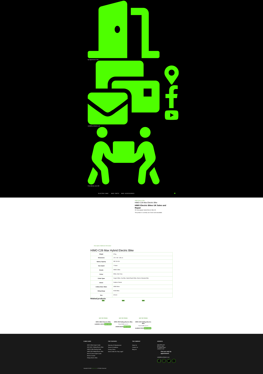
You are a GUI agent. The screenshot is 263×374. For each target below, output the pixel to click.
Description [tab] (97, 245)
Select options (108, 324)
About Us (134, 345)
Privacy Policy (111, 349)
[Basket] (175, 193)
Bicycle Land (94, 368)
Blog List (134, 349)
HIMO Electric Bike (140, 200)
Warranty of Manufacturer (114, 345)
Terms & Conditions (113, 347)
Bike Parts (115, 193)
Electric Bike (103, 193)
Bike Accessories (127, 193)
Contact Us (135, 347)
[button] (103, 193)
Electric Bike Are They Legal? (115, 351)
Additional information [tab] (105, 245)
